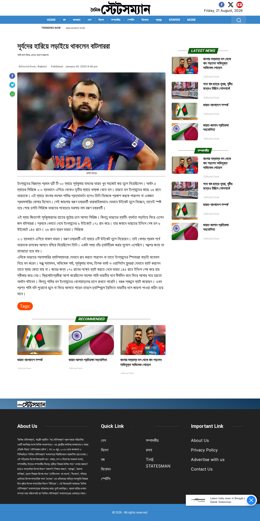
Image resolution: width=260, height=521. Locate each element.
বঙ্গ (64, 19)
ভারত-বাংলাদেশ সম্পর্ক (29, 360)
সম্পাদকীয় (115, 19)
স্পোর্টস (131, 19)
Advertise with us (207, 459)
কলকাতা (76, 19)
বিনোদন (145, 19)
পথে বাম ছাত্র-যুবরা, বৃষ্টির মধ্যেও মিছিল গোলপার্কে (217, 86)
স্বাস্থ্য (159, 19)
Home (51, 19)
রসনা (149, 450)
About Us (27, 426)
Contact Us (201, 469)
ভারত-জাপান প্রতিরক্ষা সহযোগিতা (80, 28)
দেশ (89, 19)
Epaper (174, 19)
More (191, 19)
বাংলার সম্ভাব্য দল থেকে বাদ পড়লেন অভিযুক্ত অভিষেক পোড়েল (217, 63)
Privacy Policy (204, 450)
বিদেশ (101, 19)
